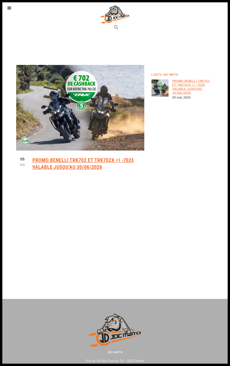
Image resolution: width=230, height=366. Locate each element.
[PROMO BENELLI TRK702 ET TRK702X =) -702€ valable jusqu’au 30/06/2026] (80, 108)
